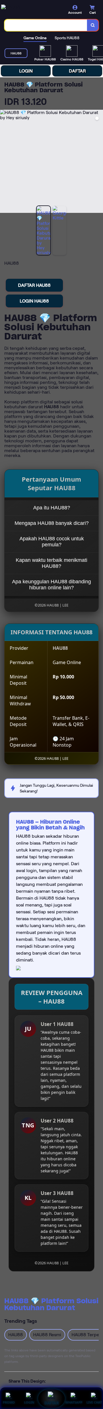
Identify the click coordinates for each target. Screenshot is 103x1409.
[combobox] (46, 25)
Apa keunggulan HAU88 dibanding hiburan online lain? (51, 584)
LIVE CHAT (94, 1402)
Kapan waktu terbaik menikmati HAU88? (51, 563)
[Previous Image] (4, 162)
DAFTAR (77, 70)
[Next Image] (98, 162)
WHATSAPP (73, 1402)
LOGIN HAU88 (34, 301)
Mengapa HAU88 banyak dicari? (52, 523)
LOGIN (26, 70)
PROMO (9, 1402)
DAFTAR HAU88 (34, 285)
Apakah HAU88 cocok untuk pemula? (51, 541)
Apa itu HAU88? (51, 508)
